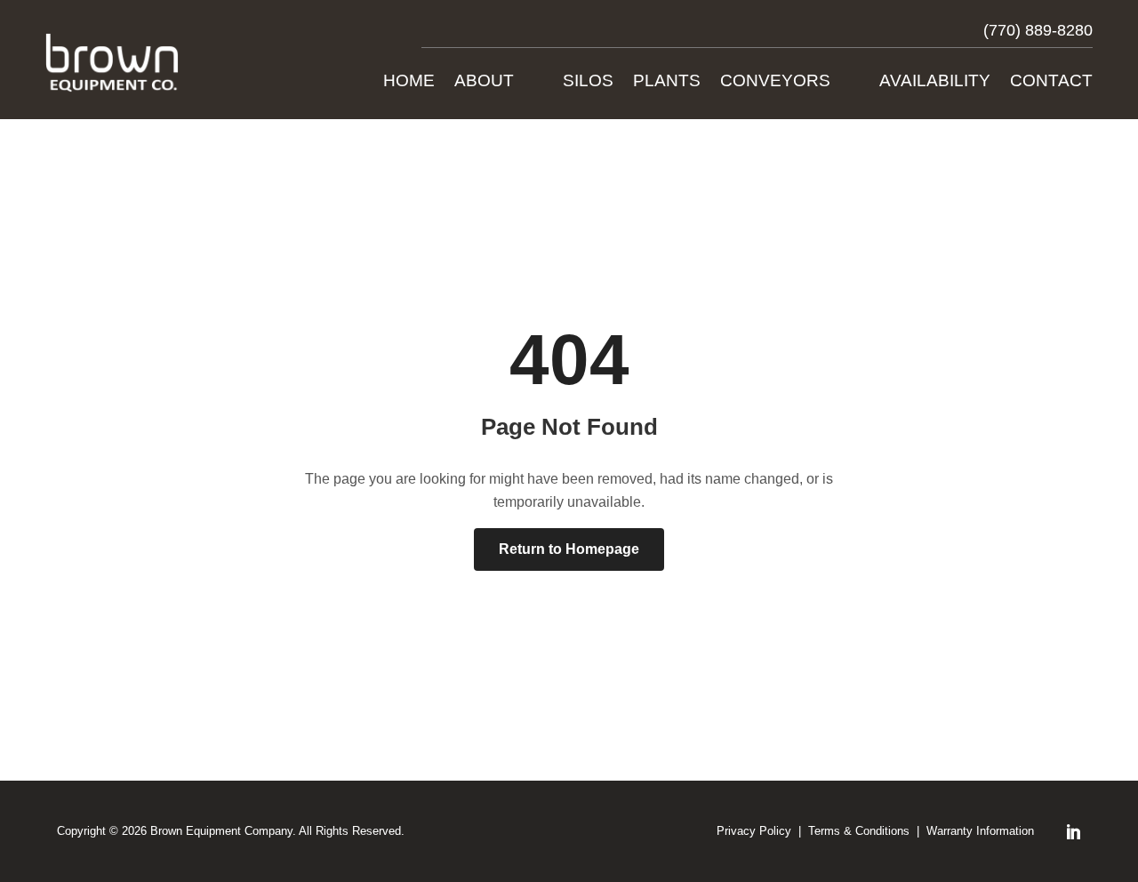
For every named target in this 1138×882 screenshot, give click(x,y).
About (484, 82)
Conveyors (775, 82)
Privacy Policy (754, 831)
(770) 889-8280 (1038, 30)
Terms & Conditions (859, 831)
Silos (588, 82)
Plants (667, 82)
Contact (1051, 82)
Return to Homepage (569, 549)
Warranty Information (980, 831)
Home (409, 82)
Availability (934, 82)
